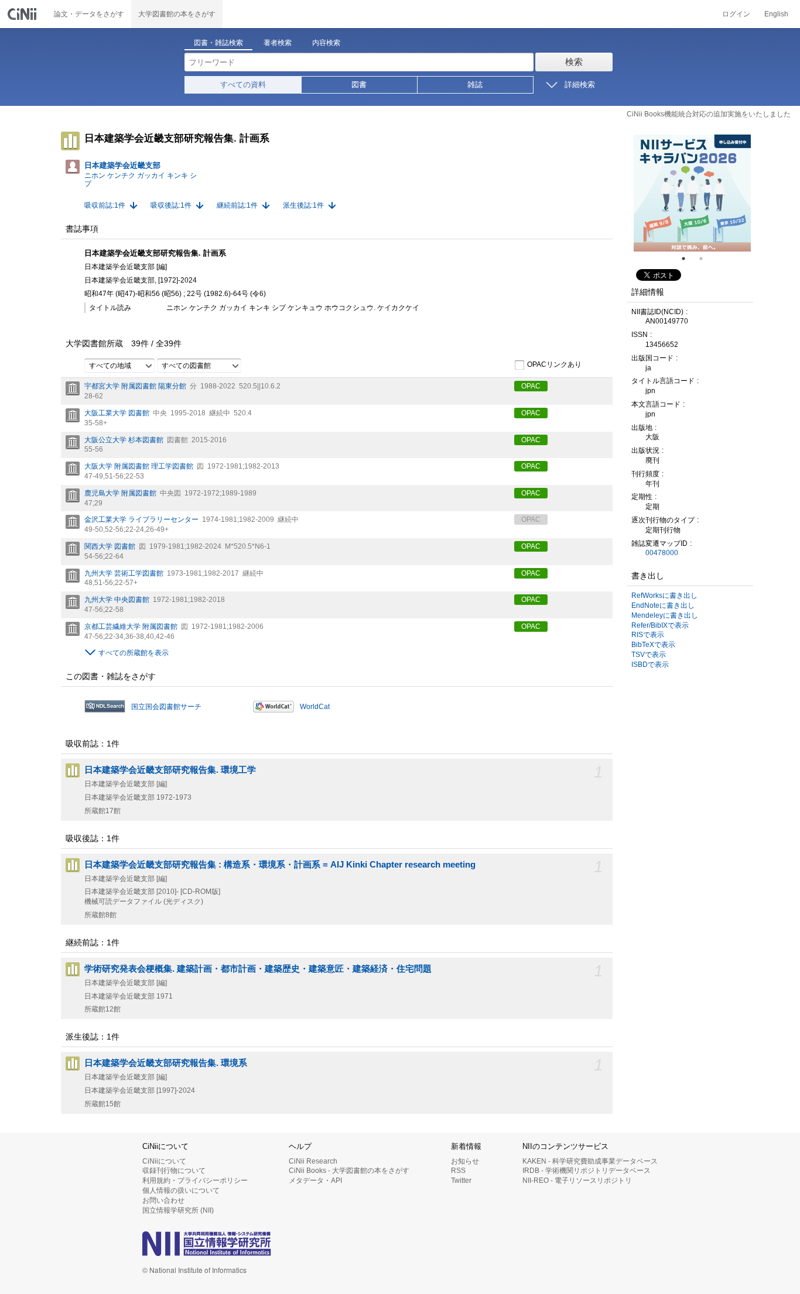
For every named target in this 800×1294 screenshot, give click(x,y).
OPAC (531, 386)
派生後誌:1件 (303, 205)
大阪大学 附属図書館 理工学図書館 (138, 466)
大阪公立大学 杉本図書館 (123, 440)
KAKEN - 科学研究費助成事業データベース (590, 1161)
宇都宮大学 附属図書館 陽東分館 (135, 386)
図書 (359, 84)
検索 (574, 62)
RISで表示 (647, 635)
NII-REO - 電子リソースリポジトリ (577, 1180)
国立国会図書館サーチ (166, 707)
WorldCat (315, 707)
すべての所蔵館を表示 (133, 653)
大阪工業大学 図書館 (116, 413)
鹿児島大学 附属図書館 (120, 493)
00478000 (661, 553)
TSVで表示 (648, 655)
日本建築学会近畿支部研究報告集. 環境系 (165, 1063)
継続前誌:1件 (237, 205)
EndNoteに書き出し (663, 605)
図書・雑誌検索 (218, 43)
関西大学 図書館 (109, 546)
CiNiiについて (164, 1161)
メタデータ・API (315, 1180)
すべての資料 (243, 84)
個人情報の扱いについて (181, 1190)
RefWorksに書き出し (664, 595)
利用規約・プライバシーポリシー (195, 1180)
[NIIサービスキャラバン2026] (692, 193)
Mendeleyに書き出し (664, 615)
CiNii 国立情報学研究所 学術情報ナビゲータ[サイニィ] (23, 14)
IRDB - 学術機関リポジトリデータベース (586, 1170)
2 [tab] (706, 258)
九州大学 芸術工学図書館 (123, 573)
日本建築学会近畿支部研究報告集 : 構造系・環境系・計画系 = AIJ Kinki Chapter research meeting (280, 864)
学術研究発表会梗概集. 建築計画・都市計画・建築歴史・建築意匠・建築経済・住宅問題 (258, 968)
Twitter (461, 1180)
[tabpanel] (692, 193)
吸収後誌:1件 (171, 205)
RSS (458, 1170)
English (776, 14)
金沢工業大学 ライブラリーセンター (141, 519)
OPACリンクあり (554, 365)
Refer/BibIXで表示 (660, 625)
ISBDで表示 (650, 664)
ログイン (736, 14)
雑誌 (475, 84)
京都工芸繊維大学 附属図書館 (130, 626)
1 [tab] (688, 258)
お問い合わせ (163, 1200)
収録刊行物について (174, 1170)
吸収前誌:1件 (104, 205)
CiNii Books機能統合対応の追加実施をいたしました (709, 114)
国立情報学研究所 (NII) (178, 1210)
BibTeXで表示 (653, 645)
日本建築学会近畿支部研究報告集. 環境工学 (170, 770)
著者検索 (278, 43)
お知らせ (465, 1161)
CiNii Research (313, 1161)
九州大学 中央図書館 (116, 600)
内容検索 (326, 43)
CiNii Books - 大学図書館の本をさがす (349, 1170)
